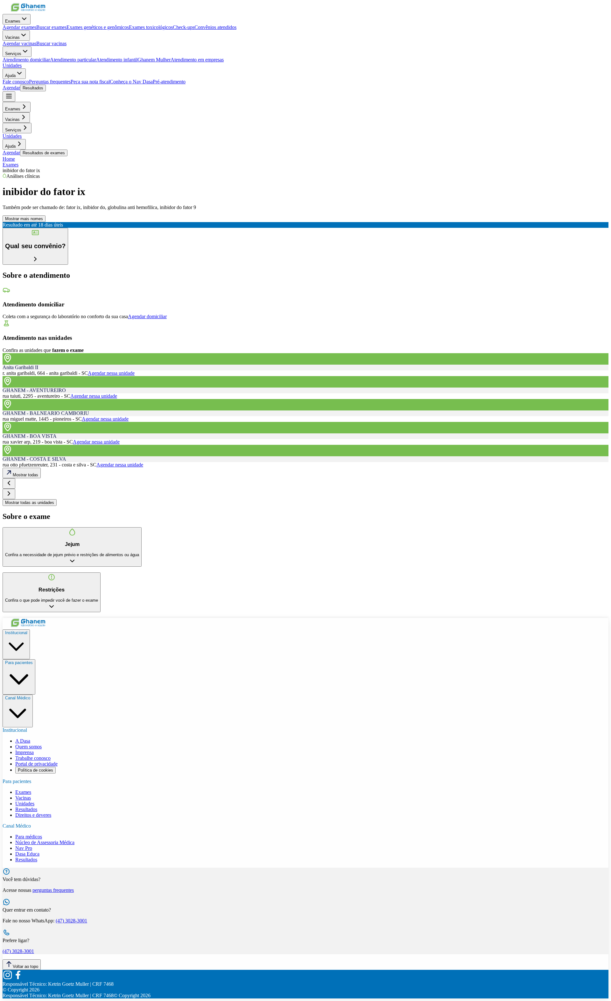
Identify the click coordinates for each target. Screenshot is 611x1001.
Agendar (11, 87)
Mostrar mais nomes (24, 218)
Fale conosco (16, 81)
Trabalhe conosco (33, 758)
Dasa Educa (27, 854)
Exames (12, 21)
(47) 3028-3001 (71, 920)
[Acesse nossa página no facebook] (18, 978)
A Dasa (22, 741)
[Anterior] (9, 483)
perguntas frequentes (53, 890)
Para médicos (28, 836)
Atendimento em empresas (197, 59)
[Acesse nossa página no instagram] (8, 978)
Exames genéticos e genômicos (98, 27)
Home (9, 159)
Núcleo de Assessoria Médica (44, 842)
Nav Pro (23, 848)
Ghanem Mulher (154, 59)
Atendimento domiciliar (26, 59)
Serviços (13, 53)
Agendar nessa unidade (111, 373)
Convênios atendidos (215, 27)
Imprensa (24, 752)
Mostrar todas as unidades (29, 502)
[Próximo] (9, 494)
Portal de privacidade (36, 763)
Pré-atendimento (169, 81)
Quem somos (28, 746)
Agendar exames (19, 27)
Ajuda (10, 75)
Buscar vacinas (51, 43)
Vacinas (12, 37)
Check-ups (183, 27)
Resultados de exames (44, 152)
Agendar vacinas (19, 43)
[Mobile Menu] (9, 96)
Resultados (33, 88)
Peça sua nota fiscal (90, 81)
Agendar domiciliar (147, 316)
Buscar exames (51, 27)
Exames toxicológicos (151, 27)
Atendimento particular (73, 59)
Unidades (12, 65)
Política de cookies (35, 770)
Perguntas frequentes (50, 81)
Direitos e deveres (33, 815)
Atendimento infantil (116, 59)
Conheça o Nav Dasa (131, 81)
